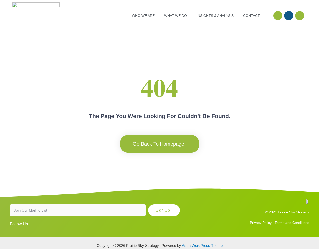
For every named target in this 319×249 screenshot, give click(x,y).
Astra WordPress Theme (202, 245)
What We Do (175, 16)
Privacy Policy (261, 223)
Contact (251, 16)
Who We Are (143, 16)
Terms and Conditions (292, 223)
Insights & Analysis (215, 16)
